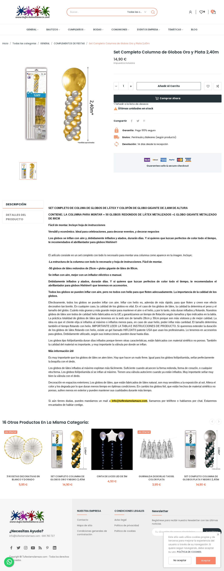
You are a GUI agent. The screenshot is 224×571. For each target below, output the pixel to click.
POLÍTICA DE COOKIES (189, 551)
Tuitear (138, 120)
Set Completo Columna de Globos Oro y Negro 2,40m (67, 478)
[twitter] (18, 548)
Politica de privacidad (126, 525)
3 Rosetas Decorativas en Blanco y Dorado (23, 478)
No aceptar (179, 560)
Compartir (132, 120)
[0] (199, 12)
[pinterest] (47, 548)
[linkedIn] (55, 548)
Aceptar (205, 560)
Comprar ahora (170, 98)
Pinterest (144, 120)
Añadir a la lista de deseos (208, 86)
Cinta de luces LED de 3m (112, 476)
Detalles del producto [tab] (16, 217)
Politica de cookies (125, 531)
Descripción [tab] (16, 204)
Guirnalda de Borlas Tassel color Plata (156, 478)
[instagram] (26, 548)
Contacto (82, 519)
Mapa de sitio (84, 525)
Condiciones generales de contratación (92, 532)
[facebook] (11, 548)
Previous (212, 421)
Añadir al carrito (169, 86)
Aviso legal (120, 519)
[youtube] (33, 548)
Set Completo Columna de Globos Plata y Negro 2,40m (201, 478)
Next (219, 421)
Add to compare (218, 86)
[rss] (40, 548)
